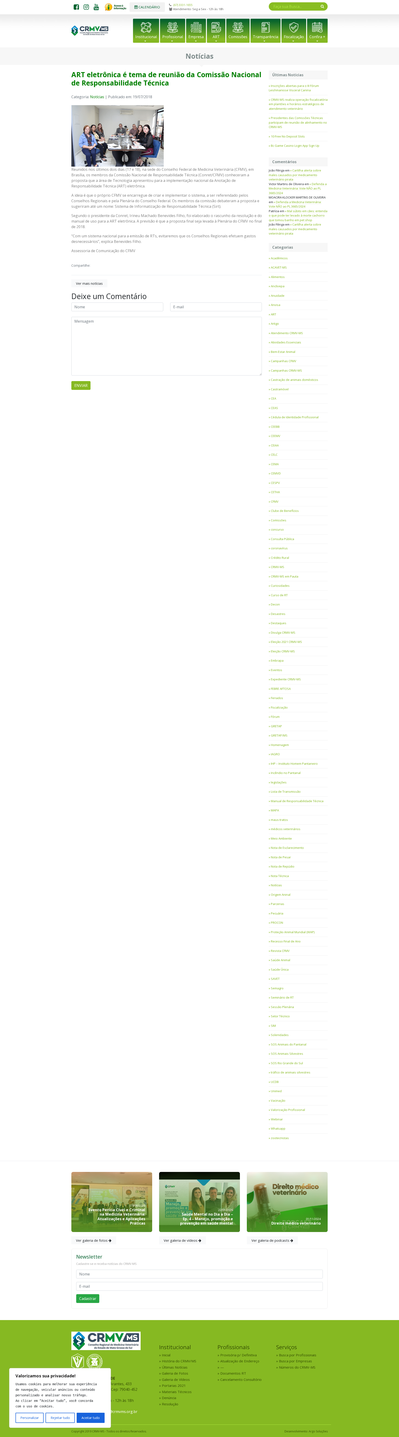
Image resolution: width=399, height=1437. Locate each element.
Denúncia (169, 1397)
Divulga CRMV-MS (283, 632)
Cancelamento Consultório (241, 1379)
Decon (275, 604)
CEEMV (275, 436)
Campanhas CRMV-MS (286, 370)
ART (216, 36)
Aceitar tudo (91, 1418)
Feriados (277, 698)
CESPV (275, 483)
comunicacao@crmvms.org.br (112, 1411)
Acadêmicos (279, 258)
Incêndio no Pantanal (286, 773)
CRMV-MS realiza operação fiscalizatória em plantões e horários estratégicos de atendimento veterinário (298, 104)
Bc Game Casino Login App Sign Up (295, 146)
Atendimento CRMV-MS (287, 333)
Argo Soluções (318, 1431)
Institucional (146, 36)
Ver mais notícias (89, 283)
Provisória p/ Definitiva (238, 1355)
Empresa (196, 36)
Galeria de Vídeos (176, 1379)
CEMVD (276, 473)
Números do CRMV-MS (297, 1367)
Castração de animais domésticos (294, 380)
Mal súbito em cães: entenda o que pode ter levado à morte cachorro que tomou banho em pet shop (298, 215)
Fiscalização (294, 36)
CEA (273, 398)
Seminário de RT (282, 997)
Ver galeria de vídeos (181, 1240)
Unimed (276, 1091)
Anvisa (275, 305)
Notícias (97, 96)
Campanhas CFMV (283, 361)
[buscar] (322, 6)
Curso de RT (279, 595)
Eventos (276, 670)
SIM (273, 1026)
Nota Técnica (280, 876)
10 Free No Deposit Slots (288, 136)
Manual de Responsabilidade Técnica (297, 801)
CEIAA (275, 445)
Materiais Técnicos (177, 1391)
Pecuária (277, 913)
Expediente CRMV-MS (286, 679)
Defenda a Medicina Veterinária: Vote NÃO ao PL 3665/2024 (298, 188)
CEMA (275, 464)
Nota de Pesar (281, 857)
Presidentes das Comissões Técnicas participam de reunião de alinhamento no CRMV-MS (298, 122)
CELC (274, 455)
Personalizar (29, 1418)
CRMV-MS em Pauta (284, 576)
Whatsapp (278, 1128)
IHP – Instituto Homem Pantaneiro (294, 763)
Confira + (317, 36)
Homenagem (280, 745)
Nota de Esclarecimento (287, 848)
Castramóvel (280, 389)
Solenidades (280, 1035)
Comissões (238, 36)
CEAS (274, 408)
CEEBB (275, 427)
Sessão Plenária (282, 1007)
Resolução (170, 1404)
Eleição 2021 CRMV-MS (286, 642)
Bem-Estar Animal (283, 352)
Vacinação (278, 1100)
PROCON (277, 922)
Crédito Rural (280, 558)
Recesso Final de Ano (286, 941)
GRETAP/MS (279, 735)
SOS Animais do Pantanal (288, 1044)
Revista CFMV (280, 951)
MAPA (275, 810)
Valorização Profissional (288, 1110)
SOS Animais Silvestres (287, 1054)
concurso (277, 529)
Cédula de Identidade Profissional (295, 417)
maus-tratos (279, 820)
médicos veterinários (285, 829)
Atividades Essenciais (286, 342)
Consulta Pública (282, 539)
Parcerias (277, 904)
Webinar (277, 1119)
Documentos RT (233, 1373)
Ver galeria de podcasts (270, 1240)
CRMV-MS (277, 567)
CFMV (274, 501)
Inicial (166, 1355)
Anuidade (277, 296)
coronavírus (279, 548)
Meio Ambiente (281, 838)
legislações (279, 782)
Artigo (275, 323)
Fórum (275, 717)
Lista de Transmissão (286, 791)
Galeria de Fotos (175, 1373)
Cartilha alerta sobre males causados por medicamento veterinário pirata (295, 174)
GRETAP (276, 726)
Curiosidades (280, 586)
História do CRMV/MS (179, 1361)
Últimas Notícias (174, 1367)
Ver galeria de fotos (92, 1240)
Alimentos (278, 277)
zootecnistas (280, 1138)
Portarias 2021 (174, 1385)
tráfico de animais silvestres (290, 1072)
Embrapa (277, 660)
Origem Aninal (280, 895)
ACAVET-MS (279, 267)
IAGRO (275, 754)
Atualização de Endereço (239, 1361)
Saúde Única (280, 969)
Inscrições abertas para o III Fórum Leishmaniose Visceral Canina (294, 88)
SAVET (275, 979)
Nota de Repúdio (282, 866)
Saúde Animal (280, 960)
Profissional (172, 36)
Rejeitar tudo (60, 1418)
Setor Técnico (280, 1016)
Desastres (278, 614)
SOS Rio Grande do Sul (287, 1063)
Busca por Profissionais (297, 1355)
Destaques (278, 623)
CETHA (275, 492)
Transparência (265, 36)
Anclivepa (277, 286)
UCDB (275, 1082)
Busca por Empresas (295, 1361)
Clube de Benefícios (285, 511)
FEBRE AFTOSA (281, 689)
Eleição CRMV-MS (283, 651)
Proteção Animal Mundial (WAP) (292, 932)
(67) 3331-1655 (183, 5)
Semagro (277, 988)
